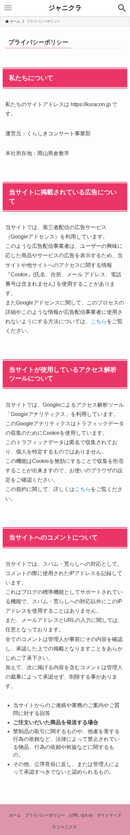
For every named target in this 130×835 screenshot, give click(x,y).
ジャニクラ (65, 8)
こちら (99, 321)
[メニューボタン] (8, 8)
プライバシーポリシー (45, 815)
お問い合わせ (81, 815)
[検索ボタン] (122, 8)
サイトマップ (109, 815)
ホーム (15, 815)
